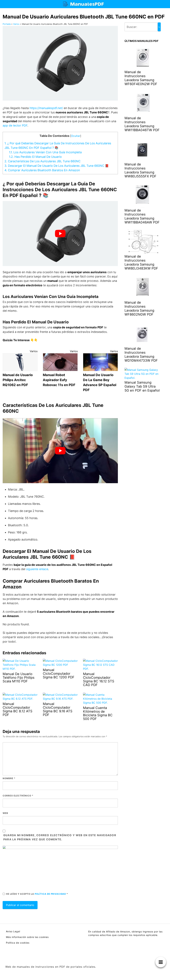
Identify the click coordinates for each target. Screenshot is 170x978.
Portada (7, 24)
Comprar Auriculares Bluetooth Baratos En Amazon (42, 170)
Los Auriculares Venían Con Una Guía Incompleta (45, 152)
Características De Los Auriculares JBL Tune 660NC (42, 161)
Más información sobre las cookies (27, 937)
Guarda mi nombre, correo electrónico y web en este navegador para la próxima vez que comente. (59, 837)
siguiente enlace (37, 569)
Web (5, 813)
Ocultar (75, 136)
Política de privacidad (51, 894)
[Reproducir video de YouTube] (60, 233)
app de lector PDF (15, 125)
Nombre (9, 778)
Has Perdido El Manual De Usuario (35, 156)
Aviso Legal (13, 931)
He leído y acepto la (37, 894)
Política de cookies (17, 942)
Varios (16, 24)
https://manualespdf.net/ (46, 108)
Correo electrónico (18, 795)
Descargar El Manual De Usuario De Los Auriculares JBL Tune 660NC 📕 (56, 165)
